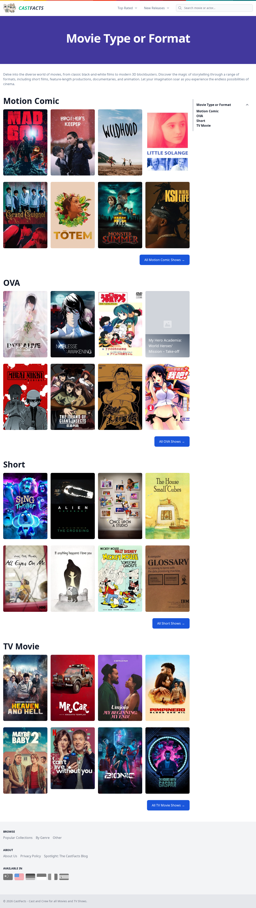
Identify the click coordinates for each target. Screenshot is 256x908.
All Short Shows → (171, 623)
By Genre (43, 837)
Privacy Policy (30, 856)
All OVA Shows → (172, 441)
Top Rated (125, 8)
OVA (199, 116)
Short (200, 121)
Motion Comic (207, 111)
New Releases (154, 8)
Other (57, 837)
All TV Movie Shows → (168, 805)
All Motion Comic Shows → (164, 260)
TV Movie (203, 125)
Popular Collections (18, 837)
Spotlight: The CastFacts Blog (66, 856)
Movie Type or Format (213, 105)
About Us (10, 856)
